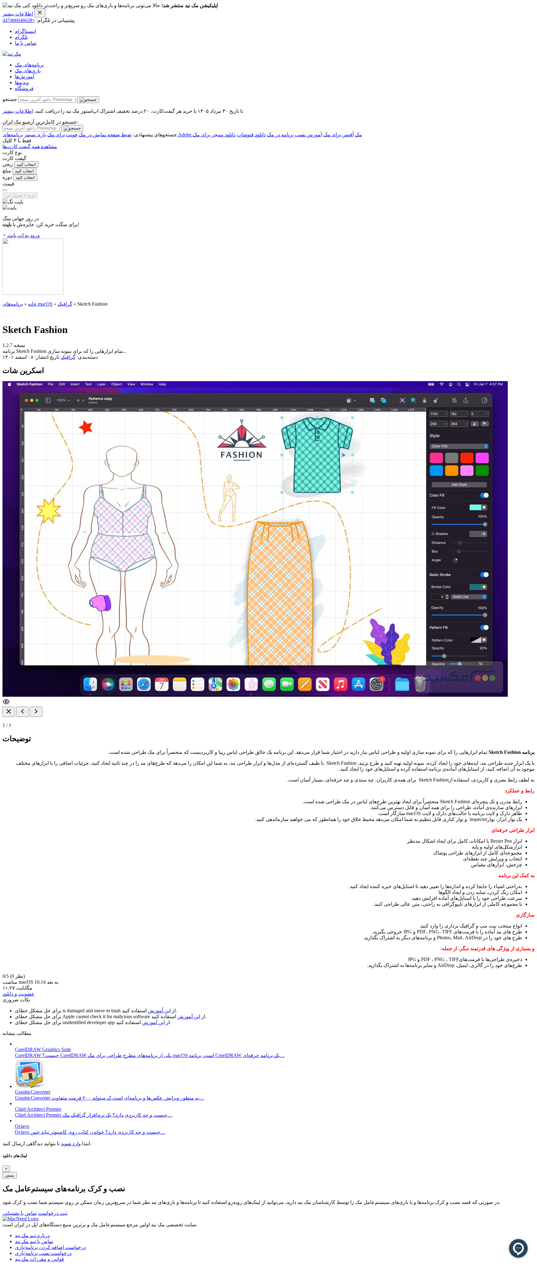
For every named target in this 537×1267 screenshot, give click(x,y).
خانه (32, 304)
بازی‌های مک (28, 70)
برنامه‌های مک (29, 64)
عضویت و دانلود (18, 993)
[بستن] (8, 712)
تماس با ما (25, 43)
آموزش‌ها (24, 76)
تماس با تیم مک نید (34, 1241)
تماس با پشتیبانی (19, 1213)
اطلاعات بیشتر (17, 13)
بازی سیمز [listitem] (35, 134)
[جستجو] (88, 99)
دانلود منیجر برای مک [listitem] (214, 134)
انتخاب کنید (26, 164)
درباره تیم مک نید (32, 1235)
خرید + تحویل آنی (20, 195)
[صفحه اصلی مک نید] (11, 54)
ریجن (7, 164)
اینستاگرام (25, 31)
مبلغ (6, 170)
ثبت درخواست (52, 1213)
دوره (7, 177)
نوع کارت (12, 152)
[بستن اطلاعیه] (39, 12)
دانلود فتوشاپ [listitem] (251, 134)
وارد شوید (71, 1143)
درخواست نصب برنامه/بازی (43, 1253)
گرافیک (64, 304)
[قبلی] (22, 712)
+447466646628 (18, 20)
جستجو (9, 99)
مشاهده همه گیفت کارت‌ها (29, 146)
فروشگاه (24, 88)
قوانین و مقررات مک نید (39, 1259)
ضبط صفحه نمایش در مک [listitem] (105, 134)
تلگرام (21, 37)
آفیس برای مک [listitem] (338, 134)
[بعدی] (36, 712)
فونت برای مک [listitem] (62, 134)
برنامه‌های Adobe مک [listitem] (182, 134)
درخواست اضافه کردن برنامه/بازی (50, 1247)
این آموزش (159, 1010)
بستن (9, 1175)
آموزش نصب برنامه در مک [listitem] (294, 134)
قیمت (8, 183)
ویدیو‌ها (22, 82)
